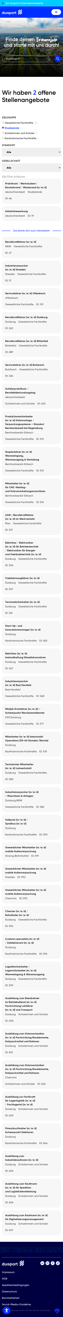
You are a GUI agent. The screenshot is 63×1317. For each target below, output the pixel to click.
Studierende (13, 127)
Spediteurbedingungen (15, 1285)
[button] (57, 1311)
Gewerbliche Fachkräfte (21, 122)
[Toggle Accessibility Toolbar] (6, 1310)
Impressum (8, 1272)
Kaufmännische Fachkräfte (22, 138)
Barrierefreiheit (10, 1297)
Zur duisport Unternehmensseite (24, 3)
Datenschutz (9, 1291)
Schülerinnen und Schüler (21, 133)
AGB (4, 1278)
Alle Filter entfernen (13, 176)
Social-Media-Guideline (16, 1304)
